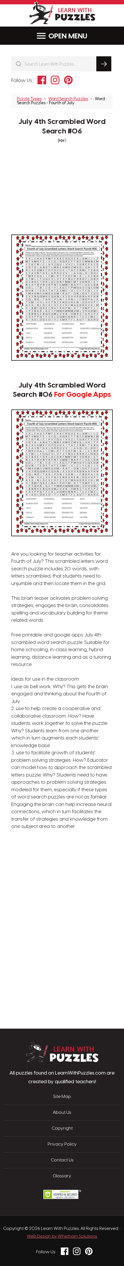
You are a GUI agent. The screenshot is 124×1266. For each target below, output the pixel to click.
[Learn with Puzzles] (62, 1060)
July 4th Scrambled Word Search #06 (62, 126)
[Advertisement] (62, 858)
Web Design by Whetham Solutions (62, 1236)
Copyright (62, 1128)
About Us (62, 1112)
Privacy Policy (62, 1144)
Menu (77, 36)
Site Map (62, 1096)
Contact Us (62, 1160)
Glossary (62, 1176)
